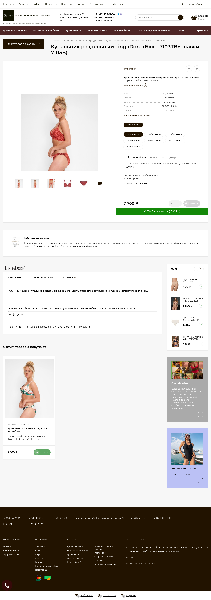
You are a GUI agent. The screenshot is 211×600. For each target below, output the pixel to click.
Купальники (73, 554)
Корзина (7, 547)
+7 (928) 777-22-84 (104, 14)
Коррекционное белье (78, 550)
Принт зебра (133, 125)
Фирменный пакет (138, 157)
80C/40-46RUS (175, 141)
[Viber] (121, 14)
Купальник (22, 326)
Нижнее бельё (74, 562)
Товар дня (8, 4)
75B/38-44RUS (154, 134)
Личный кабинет (11, 550)
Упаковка (98, 560)
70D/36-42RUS (133, 134)
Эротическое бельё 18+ (105, 564)
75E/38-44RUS (133, 141)
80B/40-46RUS (154, 141)
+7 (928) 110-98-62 (104, 17)
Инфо (35, 4)
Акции (22, 4)
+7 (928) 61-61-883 (104, 20)
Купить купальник (81, 326)
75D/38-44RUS (175, 134)
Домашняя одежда (76, 547)
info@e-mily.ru (138, 518)
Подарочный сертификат (90, 4)
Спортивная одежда (104, 557)
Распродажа (100, 553)
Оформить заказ (11, 554)
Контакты (66, 4)
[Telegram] (118, 14)
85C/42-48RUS (133, 147)
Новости (50, 4)
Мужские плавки (75, 558)
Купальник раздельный (42, 326)
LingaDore (63, 326)
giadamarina (117, 4)
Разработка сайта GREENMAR (140, 564)
